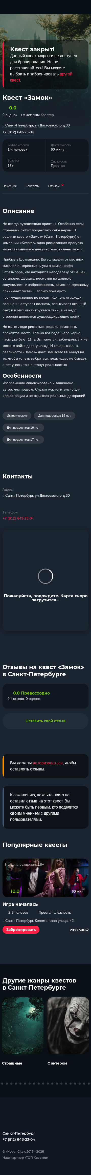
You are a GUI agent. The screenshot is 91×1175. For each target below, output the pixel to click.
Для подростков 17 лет (23, 439)
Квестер (47, 115)
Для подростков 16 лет (23, 427)
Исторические (17, 415)
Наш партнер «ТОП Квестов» (25, 1158)
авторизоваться (48, 763)
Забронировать (21, 929)
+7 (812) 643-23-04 (18, 132)
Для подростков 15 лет (54, 415)
